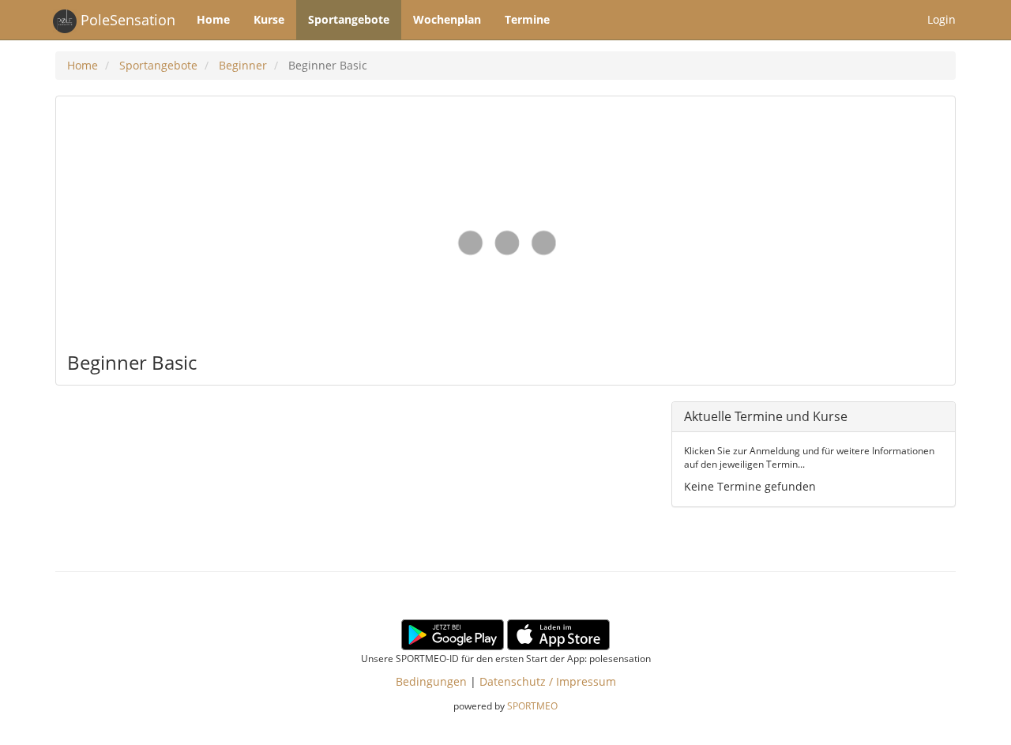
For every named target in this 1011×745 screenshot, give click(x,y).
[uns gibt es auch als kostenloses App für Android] (452, 633)
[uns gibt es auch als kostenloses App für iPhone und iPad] (558, 633)
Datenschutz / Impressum (547, 681)
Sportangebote (348, 19)
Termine (527, 19)
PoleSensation (126, 19)
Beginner (243, 65)
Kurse (269, 19)
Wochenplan (447, 19)
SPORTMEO (532, 705)
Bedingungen (431, 681)
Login (941, 19)
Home (213, 19)
